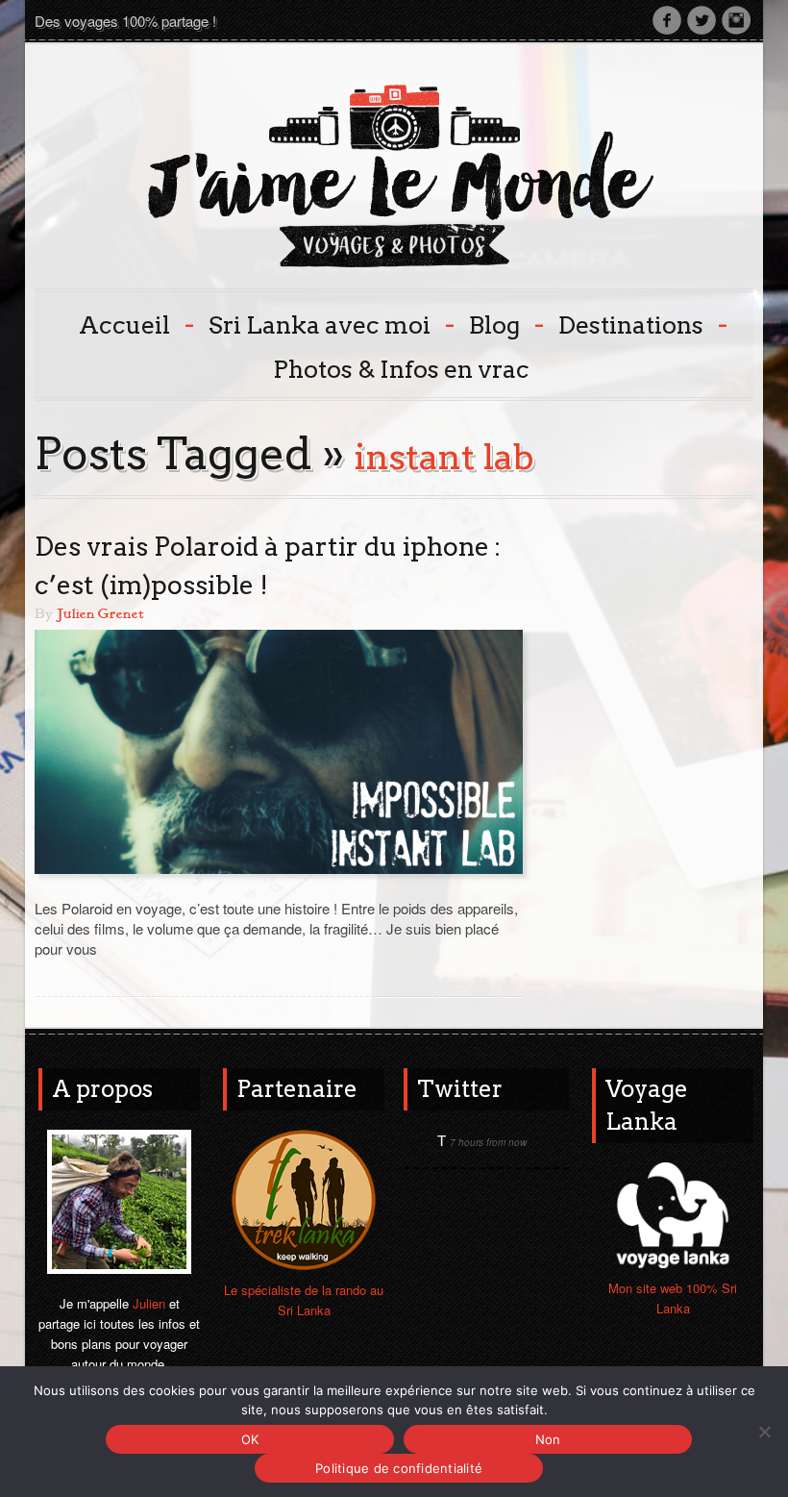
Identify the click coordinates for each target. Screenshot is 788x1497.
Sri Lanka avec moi (330, 323)
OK (250, 1439)
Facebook (667, 20)
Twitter (701, 20)
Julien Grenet (100, 614)
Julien (149, 1303)
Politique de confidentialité (398, 1468)
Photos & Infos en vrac (401, 369)
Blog (504, 323)
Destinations (641, 323)
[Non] (764, 1431)
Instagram (736, 20)
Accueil (134, 323)
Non (548, 1439)
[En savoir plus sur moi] (119, 1199)
